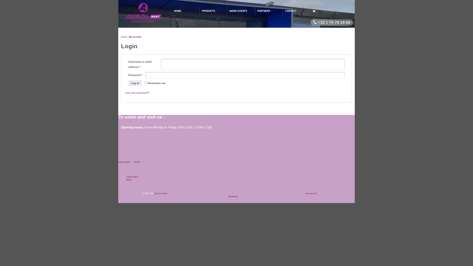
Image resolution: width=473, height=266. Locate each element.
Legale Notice (124, 162)
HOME (177, 11)
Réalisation (233, 196)
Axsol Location (160, 193)
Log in (135, 83)
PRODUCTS (208, 11)
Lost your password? (137, 92)
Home (124, 37)
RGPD (137, 162)
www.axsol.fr (311, 193)
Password (135, 75)
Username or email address (140, 64)
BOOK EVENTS (238, 11)
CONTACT (290, 11)
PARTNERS (263, 11)
